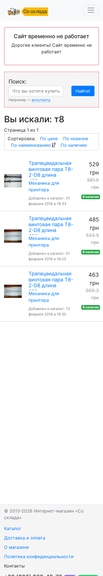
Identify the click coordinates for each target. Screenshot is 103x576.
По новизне (75, 138)
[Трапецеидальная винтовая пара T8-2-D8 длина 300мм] (13, 291)
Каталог (12, 528)
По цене (49, 138)
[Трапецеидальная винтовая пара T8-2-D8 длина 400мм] (13, 180)
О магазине (16, 547)
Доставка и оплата (24, 538)
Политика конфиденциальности (39, 556)
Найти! (83, 91)
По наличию (74, 145)
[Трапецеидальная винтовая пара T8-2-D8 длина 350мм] (13, 236)
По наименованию (31, 145)
